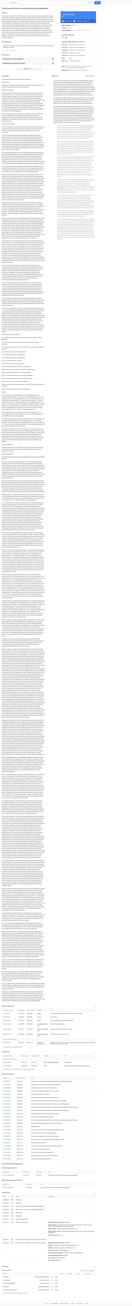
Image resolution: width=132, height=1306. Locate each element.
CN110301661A (7, 1133)
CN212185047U (7, 1126)
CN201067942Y (7, 1020)
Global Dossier (79, 70)
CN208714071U (7, 1091)
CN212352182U (7, 1142)
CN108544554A (7, 1104)
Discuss (86, 70)
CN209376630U (7, 1117)
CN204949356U (7, 1136)
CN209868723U (7, 1120)
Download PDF (68, 21)
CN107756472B (7, 1084)
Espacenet (72, 70)
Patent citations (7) (69, 66)
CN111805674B (7, 1110)
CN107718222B (7, 1152)
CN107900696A (7, 1146)
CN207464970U (7, 1123)
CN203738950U (7, 1029)
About (45, 1303)
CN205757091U (7, 1081)
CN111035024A (7, 1129)
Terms (72, 1303)
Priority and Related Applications (76, 68)
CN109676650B (7, 1062)
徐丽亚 (68, 28)
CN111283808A (7, 1066)
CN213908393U (7, 1149)
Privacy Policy (79, 1303)
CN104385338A (7, 1087)
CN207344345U (7, 1155)
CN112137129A (7, 1100)
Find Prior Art (78, 21)
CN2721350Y (6, 1017)
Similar (88, 21)
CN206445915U (7, 1034)
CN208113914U (7, 1158)
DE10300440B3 (7, 1042)
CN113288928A (7, 1097)
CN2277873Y (6, 1013)
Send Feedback (54, 1303)
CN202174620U (7, 1024)
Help (87, 1303)
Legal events (84, 66)
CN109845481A (7, 1094)
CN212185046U (7, 1139)
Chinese (73, 25)
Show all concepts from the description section (15, 1293)
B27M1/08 (7, 45)
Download (84, 1270)
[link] (28, 46)
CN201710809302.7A (8, 1175)
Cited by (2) (78, 66)
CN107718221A (7, 1107)
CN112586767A (7, 1113)
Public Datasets (64, 1303)
